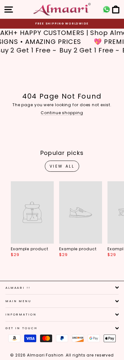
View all (62, 166)
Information (21, 314)
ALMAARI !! (18, 288)
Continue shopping (62, 112)
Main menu (18, 301)
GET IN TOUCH (21, 328)
